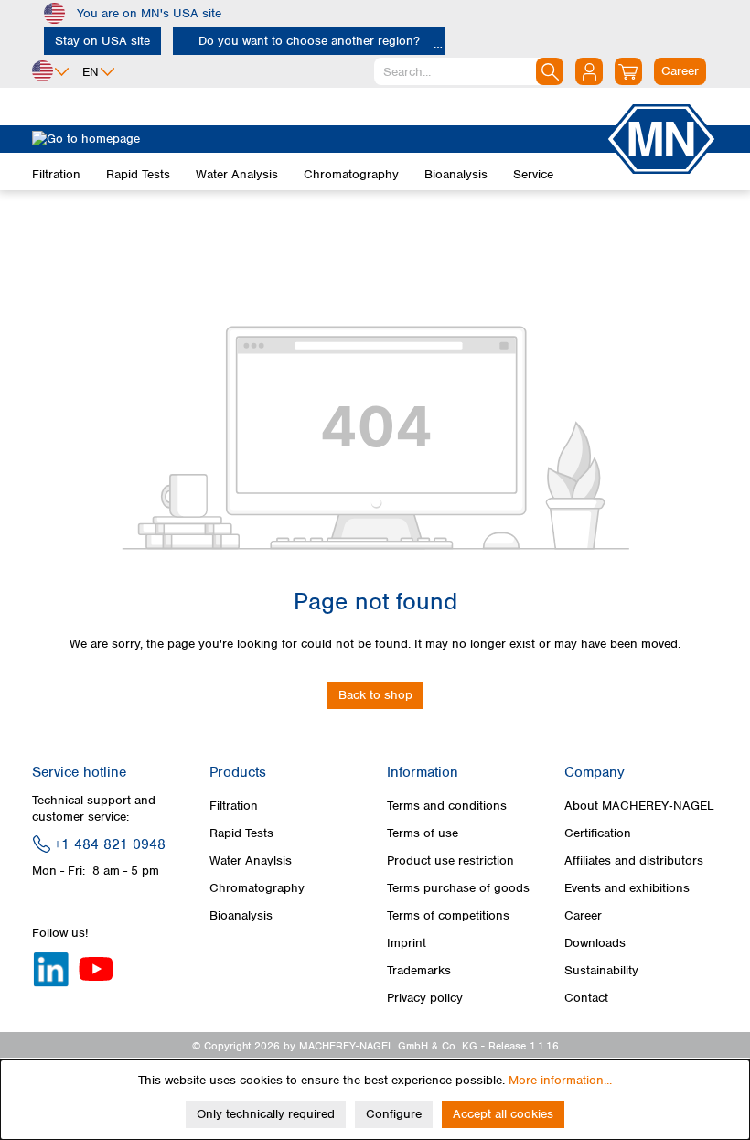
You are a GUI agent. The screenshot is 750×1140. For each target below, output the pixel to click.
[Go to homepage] (318, 139)
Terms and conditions (447, 805)
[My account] (589, 71)
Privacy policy (425, 998)
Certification (597, 833)
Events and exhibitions (627, 888)
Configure (394, 1114)
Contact (586, 998)
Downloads (595, 943)
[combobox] (468, 71)
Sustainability (601, 970)
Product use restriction (450, 860)
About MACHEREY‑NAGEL (639, 805)
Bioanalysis (241, 915)
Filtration (233, 805)
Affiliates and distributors (633, 860)
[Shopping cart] (628, 71)
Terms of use (422, 833)
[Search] (549, 71)
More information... (560, 1080)
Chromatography (257, 888)
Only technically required (266, 1114)
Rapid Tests (241, 833)
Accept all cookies (503, 1114)
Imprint (406, 943)
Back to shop (375, 695)
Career (583, 915)
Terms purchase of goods (458, 888)
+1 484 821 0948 (110, 844)
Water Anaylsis (250, 860)
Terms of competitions (448, 915)
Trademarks (419, 970)
